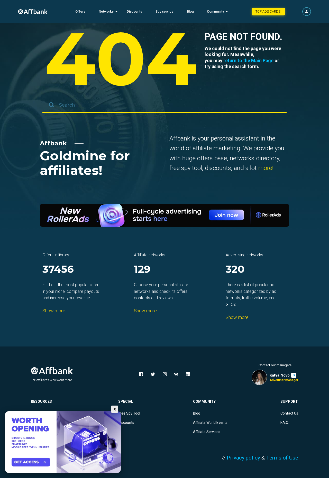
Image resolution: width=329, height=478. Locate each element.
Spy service (164, 11)
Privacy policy (243, 458)
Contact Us (289, 413)
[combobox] (164, 105)
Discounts (134, 11)
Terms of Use (282, 458)
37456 (58, 269)
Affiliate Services (206, 432)
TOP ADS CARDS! (268, 11)
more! (265, 168)
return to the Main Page (248, 60)
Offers (80, 11)
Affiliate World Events (210, 422)
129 (142, 269)
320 (235, 269)
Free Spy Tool (129, 413)
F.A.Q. (284, 422)
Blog (190, 11)
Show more (53, 310)
